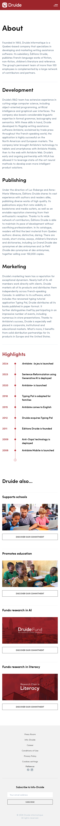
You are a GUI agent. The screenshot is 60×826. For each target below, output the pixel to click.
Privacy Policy (30, 756)
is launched (37, 363)
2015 (5, 407)
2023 (5, 374)
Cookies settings (30, 761)
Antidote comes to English (36, 407)
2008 (5, 450)
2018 (5, 396)
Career (30, 745)
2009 (5, 439)
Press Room (30, 734)
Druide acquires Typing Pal (37, 417)
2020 (5, 385)
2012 (5, 417)
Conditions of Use (30, 750)
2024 (5, 363)
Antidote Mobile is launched (38, 450)
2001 (5, 470)
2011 (4, 428)
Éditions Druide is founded (37, 428)
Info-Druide (30, 739)
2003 (5, 459)
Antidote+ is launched (34, 385)
